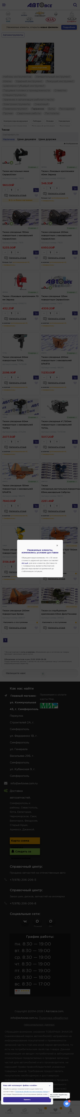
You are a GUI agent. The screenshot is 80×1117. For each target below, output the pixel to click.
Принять (27, 1099)
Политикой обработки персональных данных (31, 1091)
